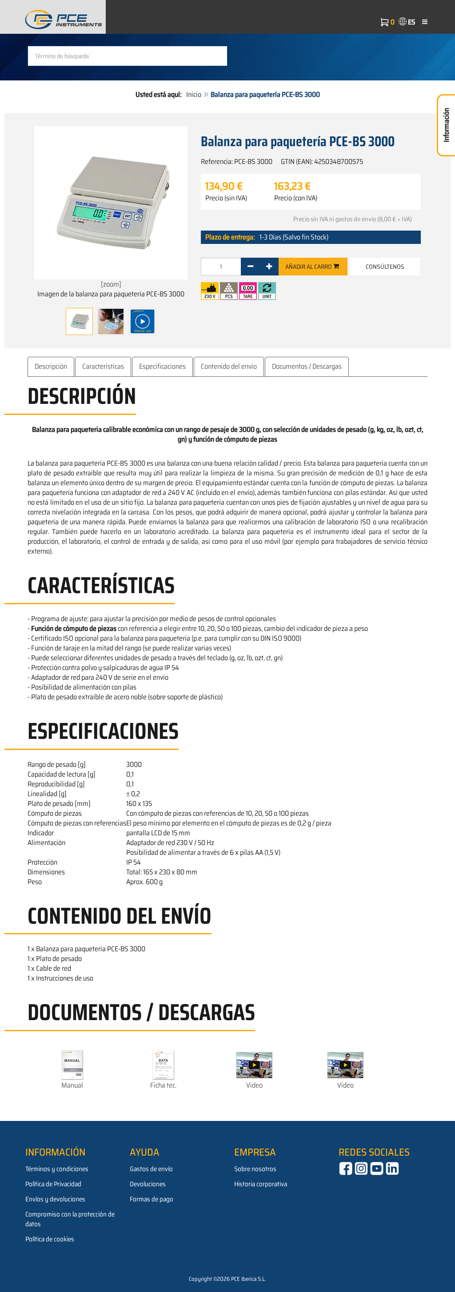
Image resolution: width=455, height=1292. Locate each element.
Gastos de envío (151, 1169)
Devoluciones (148, 1184)
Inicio (193, 94)
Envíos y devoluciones (55, 1199)
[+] (269, 266)
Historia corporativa (260, 1184)
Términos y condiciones (56, 1169)
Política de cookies (49, 1239)
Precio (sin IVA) (226, 198)
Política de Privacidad (53, 1184)
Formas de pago (151, 1199)
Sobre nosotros (255, 1169)
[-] (250, 266)
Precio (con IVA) (295, 198)
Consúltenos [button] (385, 266)
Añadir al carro (309, 266)
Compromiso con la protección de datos (70, 1219)
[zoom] (111, 284)
